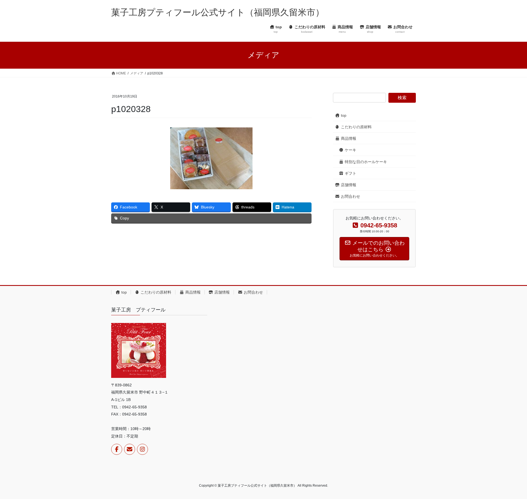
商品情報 (348, 138)
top (343, 115)
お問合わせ (350, 196)
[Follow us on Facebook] (116, 449)
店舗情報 (348, 185)
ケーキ (350, 150)
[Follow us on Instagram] (142, 449)
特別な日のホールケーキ (365, 162)
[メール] (129, 449)
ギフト (350, 173)
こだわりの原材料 (356, 127)
